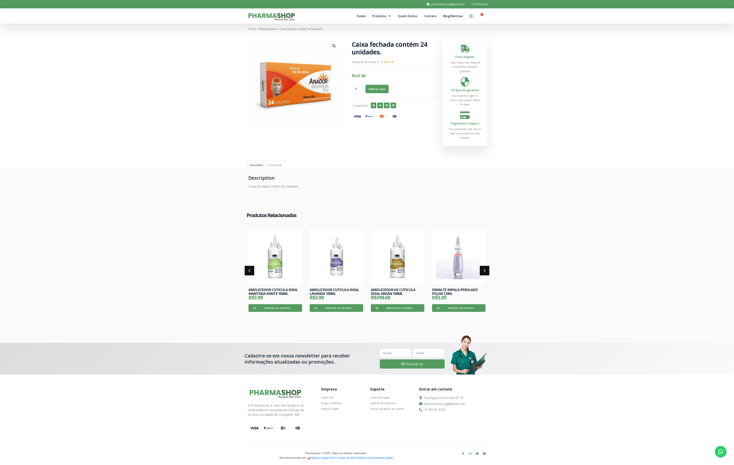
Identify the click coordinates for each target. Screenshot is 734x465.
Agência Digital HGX (323, 457)
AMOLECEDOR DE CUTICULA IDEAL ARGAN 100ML (393, 291)
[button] (249, 270)
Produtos (379, 16)
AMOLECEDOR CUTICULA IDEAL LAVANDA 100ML (334, 291)
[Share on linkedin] (393, 105)
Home (361, 16)
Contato (430, 16)
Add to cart (377, 89)
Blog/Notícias (453, 16)
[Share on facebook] (373, 105)
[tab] (256, 165)
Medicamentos (268, 29)
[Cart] (480, 16)
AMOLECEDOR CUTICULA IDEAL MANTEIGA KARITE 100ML (273, 291)
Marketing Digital (383, 457)
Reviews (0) (274, 165)
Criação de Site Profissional (353, 457)
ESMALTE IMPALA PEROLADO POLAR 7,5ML (455, 291)
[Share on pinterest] (387, 105)
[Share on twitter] (380, 105)
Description (256, 165)
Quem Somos (407, 16)
